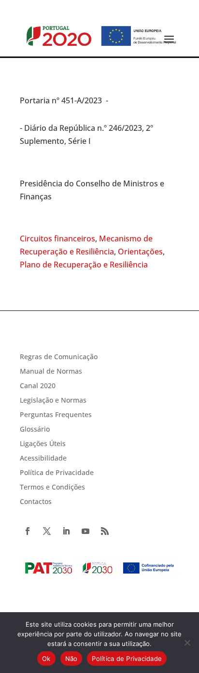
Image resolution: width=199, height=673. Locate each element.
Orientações (140, 251)
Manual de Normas (51, 372)
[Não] (187, 642)
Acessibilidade (43, 459)
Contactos (36, 502)
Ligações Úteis (43, 444)
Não (71, 658)
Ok (46, 658)
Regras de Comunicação (59, 357)
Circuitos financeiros (57, 238)
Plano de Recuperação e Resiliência (84, 264)
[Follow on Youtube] (85, 531)
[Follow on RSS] (105, 531)
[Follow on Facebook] (27, 531)
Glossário (35, 430)
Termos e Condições (52, 487)
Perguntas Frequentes (56, 415)
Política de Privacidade (57, 473)
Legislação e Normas (53, 401)
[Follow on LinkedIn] (66, 531)
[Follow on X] (47, 531)
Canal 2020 (38, 386)
